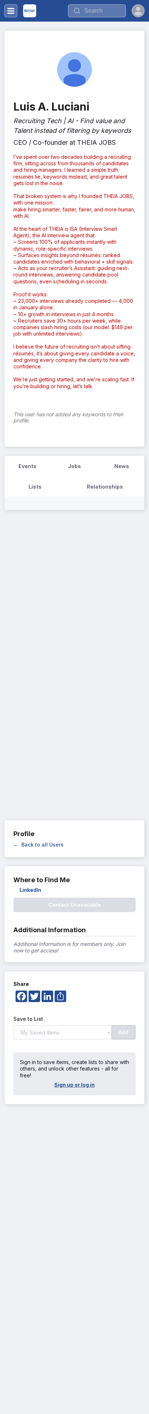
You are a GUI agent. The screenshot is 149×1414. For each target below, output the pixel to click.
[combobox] (97, 10)
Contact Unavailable (74, 905)
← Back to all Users (38, 844)
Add (123, 1032)
